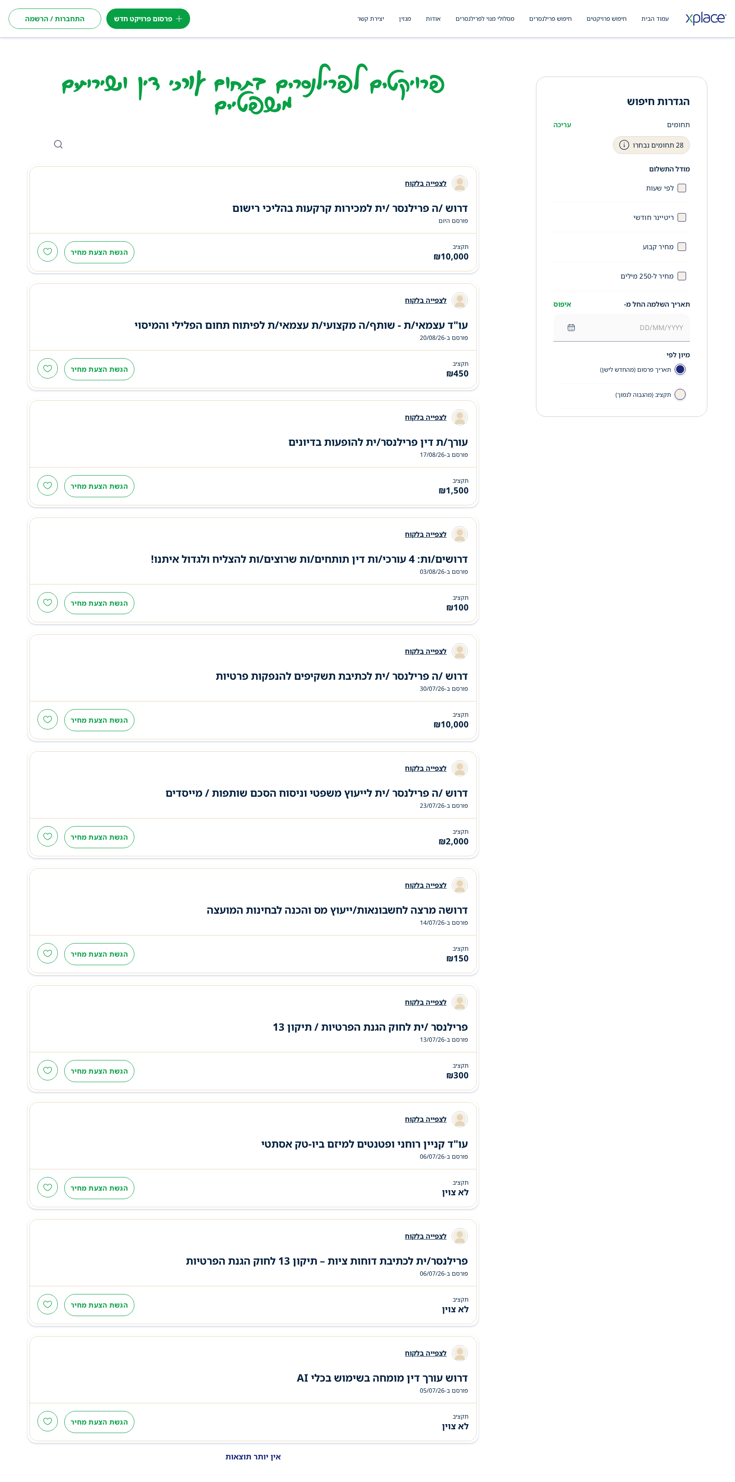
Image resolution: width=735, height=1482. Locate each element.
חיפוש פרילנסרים (550, 18)
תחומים (678, 124)
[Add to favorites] (47, 252)
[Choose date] (571, 327)
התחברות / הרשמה (55, 18)
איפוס (562, 304)
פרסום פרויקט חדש (143, 18)
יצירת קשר (370, 18)
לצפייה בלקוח (426, 183)
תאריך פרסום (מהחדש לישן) (635, 369)
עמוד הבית (655, 18)
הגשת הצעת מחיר (99, 252)
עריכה (562, 124)
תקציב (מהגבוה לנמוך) (643, 394)
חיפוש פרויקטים (607, 18)
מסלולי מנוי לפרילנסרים (485, 18)
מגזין (405, 18)
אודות (433, 18)
